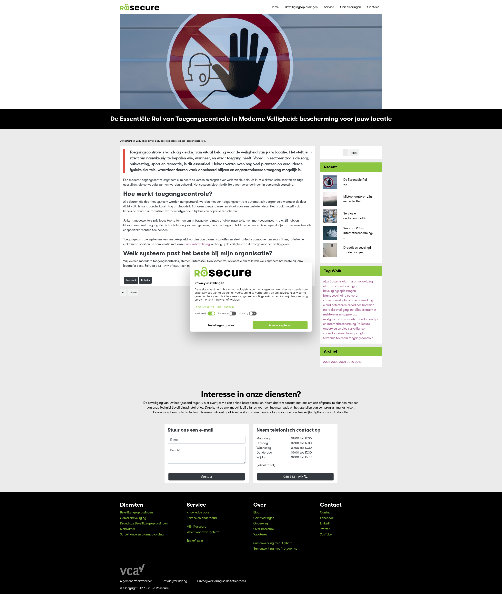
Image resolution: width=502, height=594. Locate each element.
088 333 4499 (293, 476)
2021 (342, 362)
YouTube (326, 534)
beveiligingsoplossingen (339, 291)
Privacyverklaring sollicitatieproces (221, 581)
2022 (334, 362)
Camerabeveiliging (133, 518)
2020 (350, 362)
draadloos (354, 305)
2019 (358, 362)
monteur (353, 319)
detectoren (339, 305)
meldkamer (330, 314)
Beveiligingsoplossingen (301, 7)
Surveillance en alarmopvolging (142, 534)
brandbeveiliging (334, 295)
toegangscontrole (361, 338)
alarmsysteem (333, 286)
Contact (373, 7)
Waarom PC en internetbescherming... (358, 232)
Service (329, 7)
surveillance (356, 328)
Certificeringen (350, 7)
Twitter (325, 529)
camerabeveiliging (197, 244)
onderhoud (367, 319)
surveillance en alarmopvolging (344, 333)
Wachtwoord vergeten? (203, 532)
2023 (326, 362)
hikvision (368, 305)
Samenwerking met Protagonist (275, 548)
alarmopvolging (362, 281)
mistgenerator (349, 314)
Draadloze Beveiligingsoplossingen (144, 523)
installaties (357, 310)
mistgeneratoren (334, 319)
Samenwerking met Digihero (272, 543)
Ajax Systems (332, 281)
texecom (342, 338)
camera (352, 295)
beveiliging (350, 286)
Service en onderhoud (202, 518)
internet (370, 310)
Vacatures (260, 534)
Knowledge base (198, 512)
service (342, 328)
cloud (327, 305)
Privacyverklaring (175, 581)
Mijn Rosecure (196, 526)
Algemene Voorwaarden (136, 581)
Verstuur (206, 476)
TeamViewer (195, 541)
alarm (346, 281)
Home (275, 7)
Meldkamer (127, 529)
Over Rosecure (263, 529)
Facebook (131, 280)
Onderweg (260, 523)
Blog (256, 512)
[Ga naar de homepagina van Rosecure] (139, 7)
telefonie (329, 338)
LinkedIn (145, 280)
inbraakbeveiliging (336, 310)
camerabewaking (361, 300)
